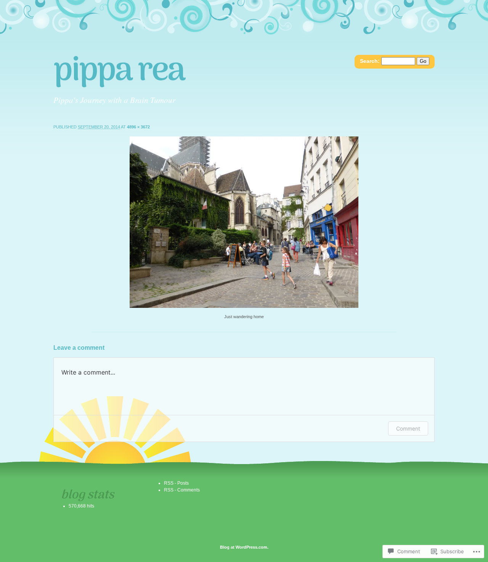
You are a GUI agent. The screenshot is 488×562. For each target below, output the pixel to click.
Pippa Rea (119, 71)
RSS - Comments (182, 490)
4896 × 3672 (138, 127)
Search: (370, 61)
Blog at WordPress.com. (244, 547)
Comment (408, 428)
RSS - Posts (176, 483)
